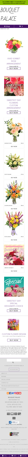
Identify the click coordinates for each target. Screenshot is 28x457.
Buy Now (14, 68)
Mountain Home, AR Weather (7, 444)
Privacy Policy (4, 451)
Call (5, 456)
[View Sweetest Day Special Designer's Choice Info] (14, 286)
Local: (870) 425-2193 (14, 404)
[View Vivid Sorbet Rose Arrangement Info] (14, 44)
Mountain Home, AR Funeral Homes (10, 439)
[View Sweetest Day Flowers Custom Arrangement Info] (14, 86)
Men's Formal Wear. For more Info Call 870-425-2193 (14, 428)
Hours (24, 456)
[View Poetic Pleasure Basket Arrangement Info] (14, 161)
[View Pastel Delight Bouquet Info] (14, 223)
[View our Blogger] (8, 394)
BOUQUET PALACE (10, 14)
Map (14, 456)
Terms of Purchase (14, 451)
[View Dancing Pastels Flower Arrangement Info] (14, 130)
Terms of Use (24, 451)
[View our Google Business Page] (13, 394)
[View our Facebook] (10, 394)
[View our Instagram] (15, 394)
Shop (8, 26)
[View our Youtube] (20, 394)
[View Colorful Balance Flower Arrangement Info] (14, 192)
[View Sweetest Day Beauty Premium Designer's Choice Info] (14, 254)
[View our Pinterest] (18, 394)
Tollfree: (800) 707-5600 (14, 407)
